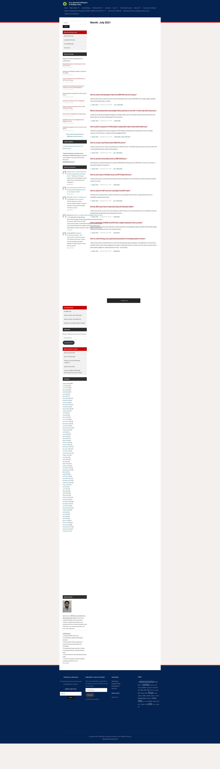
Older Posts (124, 300)
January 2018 (66, 524)
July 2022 (65, 432)
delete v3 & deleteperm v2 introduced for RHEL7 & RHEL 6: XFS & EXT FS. (84, 11)
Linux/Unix (120, 104)
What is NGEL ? (74, 8)
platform (153, 695)
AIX (115, 104)
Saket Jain (95, 104)
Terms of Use (105, 739)
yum (139, 706)
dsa (141, 690)
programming (142, 698)
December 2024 (67, 398)
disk (139, 690)
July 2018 (65, 512)
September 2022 (67, 428)
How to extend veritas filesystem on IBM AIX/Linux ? (108, 159)
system (142, 704)
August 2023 (66, 411)
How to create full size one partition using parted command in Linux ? (76, 174)
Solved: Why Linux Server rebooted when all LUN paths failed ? (112, 207)
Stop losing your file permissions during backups (74, 100)
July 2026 (65, 385)
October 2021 (66, 451)
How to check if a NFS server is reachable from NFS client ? (110, 191)
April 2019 (65, 493)
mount (155, 693)
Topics (114, 8)
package (148, 695)
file (148, 690)
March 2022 (66, 440)
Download (108, 8)
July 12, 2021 (108, 120)
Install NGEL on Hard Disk (72, 319)
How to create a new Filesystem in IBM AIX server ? (108, 143)
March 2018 (66, 520)
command (143, 687)
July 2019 (65, 487)
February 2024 (66, 400)
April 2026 (65, 392)
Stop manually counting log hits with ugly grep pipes (74, 114)
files (151, 690)
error (145, 690)
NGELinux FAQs (97, 8)
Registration (68, 36)
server (150, 701)
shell (158, 701)
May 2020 (65, 472)
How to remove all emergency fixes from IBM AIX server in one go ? (113, 95)
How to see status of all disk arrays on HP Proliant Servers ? (111, 175)
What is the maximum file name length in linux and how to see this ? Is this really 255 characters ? (123, 111)
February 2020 (66, 476)
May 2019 (65, 491)
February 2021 (66, 465)
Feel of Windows (86, 8)
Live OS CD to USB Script (115, 11)
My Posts (67, 48)
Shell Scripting (125, 136)
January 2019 (66, 499)
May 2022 (65, 436)
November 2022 (67, 423)
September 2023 (67, 408)
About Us (136, 8)
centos (145, 684)
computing (149, 687)
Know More (66, 663)
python (149, 698)
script (146, 701)
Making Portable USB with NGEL (74, 323)
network (140, 695)
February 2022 (66, 442)
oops (143, 695)
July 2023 (65, 413)
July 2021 (65, 457)
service (154, 701)
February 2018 (66, 522)
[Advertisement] (123, 48)
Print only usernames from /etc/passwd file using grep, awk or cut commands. (76, 189)
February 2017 (66, 529)
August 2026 (66, 383)
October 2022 (66, 425)
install (142, 693)
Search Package (69, 366)
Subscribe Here (69, 342)
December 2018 (67, 501)
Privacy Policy (114, 739)
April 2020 (65, 474)
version (157, 704)
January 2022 (66, 444)
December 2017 (67, 527)
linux (151, 692)
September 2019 (67, 482)
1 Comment (70, 67)
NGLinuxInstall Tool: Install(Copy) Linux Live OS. (136, 11)
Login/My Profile (69, 40)
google (156, 690)
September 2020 (67, 470)
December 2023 (67, 404)
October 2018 (66, 505)
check (155, 684)
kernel (145, 693)
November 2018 (67, 503)
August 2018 (66, 510)
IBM (139, 693)
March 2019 (66, 495)
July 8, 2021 (108, 232)
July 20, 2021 (108, 104)
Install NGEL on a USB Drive (73, 315)
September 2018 (67, 508)
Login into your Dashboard (71, 13)
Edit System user (69, 356)
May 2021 (65, 461)
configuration (155, 687)
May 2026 (65, 390)
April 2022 (65, 438)
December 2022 (67, 421)
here (73, 162)
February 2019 (66, 497)
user (154, 704)
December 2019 (67, 478)
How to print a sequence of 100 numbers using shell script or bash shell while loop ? (118, 127)
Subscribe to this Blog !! (149, 8)
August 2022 (66, 430)
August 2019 (66, 484)
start (139, 704)
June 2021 (65, 459)
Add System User (69, 352)
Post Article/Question (126, 8)
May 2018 (65, 516)
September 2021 (67, 453)
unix (150, 703)
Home (66, 8)
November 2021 (67, 449)
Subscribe (90, 695)
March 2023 (66, 417)
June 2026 (65, 387)
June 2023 (65, 415)
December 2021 (67, 446)
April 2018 (65, 518)
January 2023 (66, 419)
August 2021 (66, 455)
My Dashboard (69, 44)
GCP (154, 690)
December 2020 (67, 468)
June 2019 (65, 489)
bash (139, 685)
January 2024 (66, 402)
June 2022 (65, 434)
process (157, 695)
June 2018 (65, 514)
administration (147, 681)
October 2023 (66, 406)
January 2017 (66, 531)
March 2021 (66, 463)
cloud (139, 687)
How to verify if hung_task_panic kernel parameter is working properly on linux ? (118, 239)
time (146, 704)
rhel (140, 700)
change (152, 685)
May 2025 (65, 396)
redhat (154, 698)
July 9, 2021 (108, 152)
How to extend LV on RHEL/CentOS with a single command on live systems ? (116, 223)
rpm (143, 701)
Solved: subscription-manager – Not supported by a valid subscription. (76, 235)
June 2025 (65, 394)
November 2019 (67, 480)
